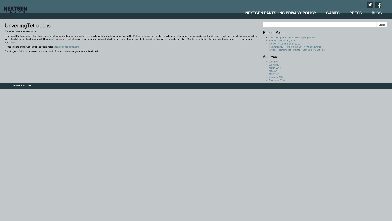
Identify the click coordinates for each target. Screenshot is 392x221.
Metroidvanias (140, 35)
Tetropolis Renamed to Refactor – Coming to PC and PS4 (297, 49)
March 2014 (275, 73)
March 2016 (275, 67)
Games (333, 12)
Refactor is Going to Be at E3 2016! (286, 43)
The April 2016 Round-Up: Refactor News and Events (295, 46)
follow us (23, 51)
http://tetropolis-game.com (66, 46)
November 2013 (277, 79)
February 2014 (276, 76)
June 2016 (274, 64)
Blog (377, 12)
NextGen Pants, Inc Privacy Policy (280, 12)
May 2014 (274, 70)
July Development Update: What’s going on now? (293, 37)
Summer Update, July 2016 (282, 40)
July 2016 (273, 61)
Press (355, 12)
